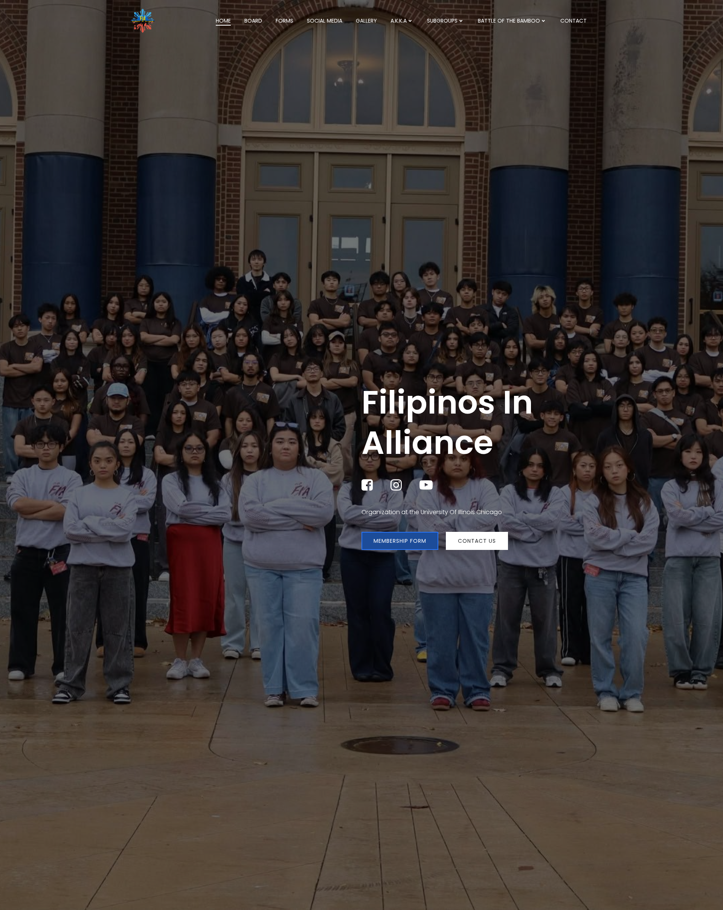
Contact (573, 20)
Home (223, 20)
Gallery (366, 20)
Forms (284, 20)
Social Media (324, 20)
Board (253, 20)
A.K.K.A (398, 20)
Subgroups (442, 20)
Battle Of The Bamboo (509, 20)
